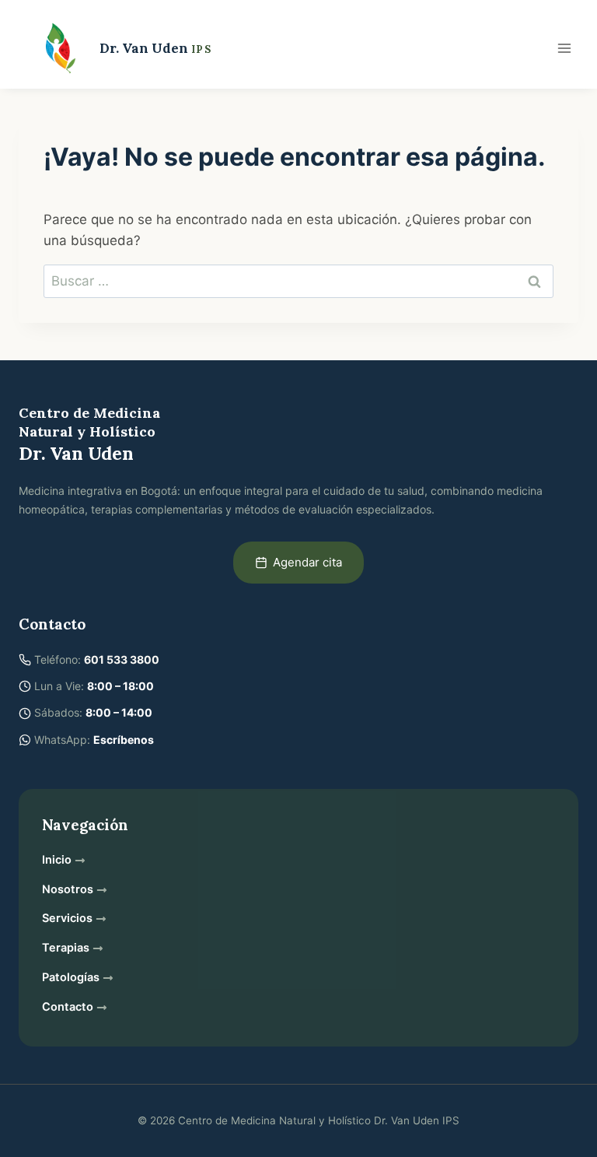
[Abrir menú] (564, 48)
